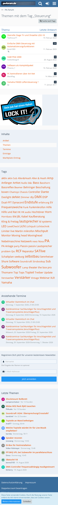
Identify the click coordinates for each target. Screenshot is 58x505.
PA (46, 240)
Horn (48, 212)
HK (19, 212)
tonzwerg (9, 441)
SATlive (40, 251)
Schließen (27, 501)
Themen (7, 145)
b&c (30, 182)
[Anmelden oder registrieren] (47, 3)
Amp (50, 178)
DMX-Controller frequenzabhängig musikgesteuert (30, 466)
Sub (48, 261)
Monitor (6, 235)
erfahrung (44, 202)
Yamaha (6, 282)
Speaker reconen (14, 438)
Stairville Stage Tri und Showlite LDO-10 (26, 35)
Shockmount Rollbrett (16, 399)
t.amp (25, 267)
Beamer (18, 187)
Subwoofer (11, 266)
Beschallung (43, 187)
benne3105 (10, 462)
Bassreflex (7, 187)
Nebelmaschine (10, 241)
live (12, 231)
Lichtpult (31, 226)
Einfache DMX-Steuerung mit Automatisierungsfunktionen (21, 45)
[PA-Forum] (18, 3)
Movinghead (35, 235)
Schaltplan (7, 256)
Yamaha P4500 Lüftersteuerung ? (22, 82)
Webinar (45, 277)
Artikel (6, 140)
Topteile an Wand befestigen (20, 420)
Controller (34, 192)
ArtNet (16, 182)
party (17, 246)
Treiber (39, 272)
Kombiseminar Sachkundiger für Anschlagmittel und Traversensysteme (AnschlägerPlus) (31, 310)
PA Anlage (7, 246)
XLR (52, 277)
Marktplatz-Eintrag (11, 157)
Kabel (24, 216)
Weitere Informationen (11, 501)
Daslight (6, 197)
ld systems (45, 221)
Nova (41, 241)
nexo (35, 241)
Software (14, 261)
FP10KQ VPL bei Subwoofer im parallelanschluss (29, 452)
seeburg (19, 256)
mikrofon (29, 231)
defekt (16, 197)
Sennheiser (46, 256)
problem (6, 251)
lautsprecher (28, 221)
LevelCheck (13, 226)
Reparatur (28, 251)
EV (51, 202)
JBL (19, 216)
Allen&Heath (24, 178)
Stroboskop (39, 261)
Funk (25, 207)
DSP (45, 197)
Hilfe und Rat (9, 212)
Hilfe (49, 207)
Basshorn (45, 182)
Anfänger (6, 182)
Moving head (19, 235)
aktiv (4, 178)
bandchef (9, 416)
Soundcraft (26, 261)
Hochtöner (38, 212)
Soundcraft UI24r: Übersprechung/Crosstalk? (27, 413)
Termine (7, 149)
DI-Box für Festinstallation (18, 445)
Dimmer (25, 197)
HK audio (26, 212)
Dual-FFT (6, 202)
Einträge (7, 153)
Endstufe (31, 202)
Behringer (29, 187)
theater (33, 267)
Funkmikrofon (37, 207)
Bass (36, 183)
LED (3, 226)
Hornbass (6, 216)
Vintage (35, 277)
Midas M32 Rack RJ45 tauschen (20, 406)
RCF (19, 251)
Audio (24, 182)
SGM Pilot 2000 (14, 57)
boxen (5, 192)
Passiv (24, 246)
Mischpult (41, 231)
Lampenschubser (12, 402)
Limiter (5, 231)
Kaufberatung (37, 216)
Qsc (13, 251)
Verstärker (22, 277)
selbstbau (32, 256)
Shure (4, 261)
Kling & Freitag (10, 221)
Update (48, 272)
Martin (19, 231)
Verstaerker (7, 277)
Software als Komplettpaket (20, 65)
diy (32, 197)
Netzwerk (26, 241)
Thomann (7, 272)
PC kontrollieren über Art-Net (21, 73)
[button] (54, 3)
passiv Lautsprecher (40, 246)
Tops (21, 272)
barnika (9, 434)
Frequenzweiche (12, 207)
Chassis (24, 192)
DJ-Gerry (9, 470)
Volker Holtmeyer (13, 448)
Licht (23, 226)
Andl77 (8, 423)
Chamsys (14, 192)
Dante (45, 192)
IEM (14, 216)
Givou (8, 455)
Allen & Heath (39, 178)
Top (16, 272)
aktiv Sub (12, 178)
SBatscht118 (12, 459)
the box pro (45, 267)
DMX (38, 197)
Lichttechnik (42, 226)
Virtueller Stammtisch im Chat (20, 302)
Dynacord (18, 202)
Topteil (29, 272)
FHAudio (9, 409)
